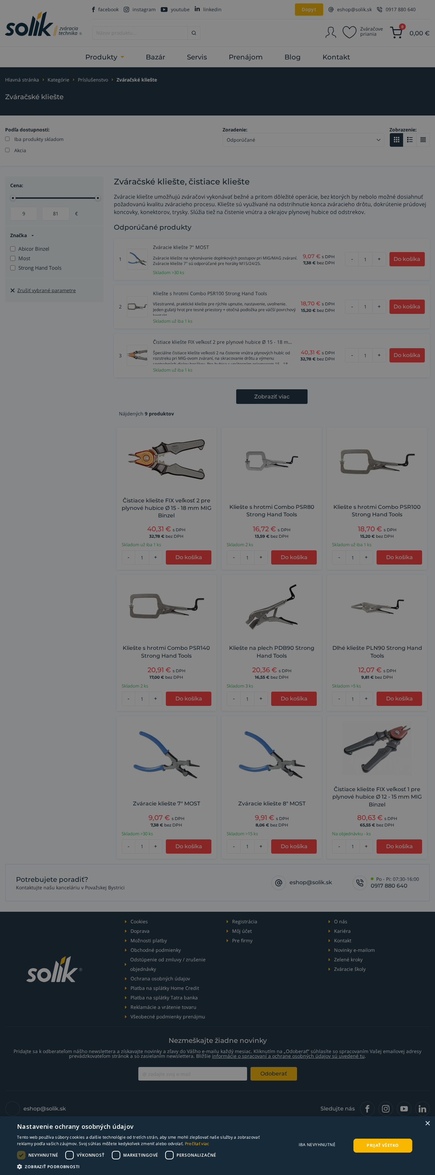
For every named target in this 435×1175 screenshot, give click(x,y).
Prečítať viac (197, 1143)
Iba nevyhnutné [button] (317, 1144)
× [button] (427, 1123)
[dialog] (217, 1145)
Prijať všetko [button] (383, 1145)
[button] (146, 1166)
